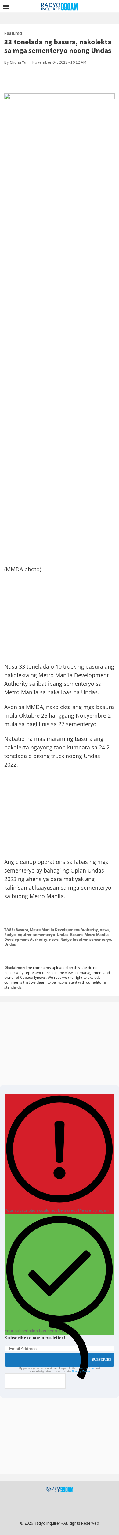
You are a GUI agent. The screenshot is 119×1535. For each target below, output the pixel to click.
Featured (13, 33)
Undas (62, 934)
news (104, 929)
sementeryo (44, 934)
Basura (22, 929)
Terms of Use (86, 1368)
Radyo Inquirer (17, 934)
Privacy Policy (81, 1371)
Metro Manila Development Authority (64, 929)
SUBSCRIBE (101, 1359)
